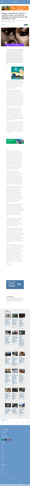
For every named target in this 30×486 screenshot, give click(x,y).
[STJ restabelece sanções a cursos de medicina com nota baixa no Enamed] (22, 405)
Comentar (9, 303)
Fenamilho (3, 452)
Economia (3, 448)
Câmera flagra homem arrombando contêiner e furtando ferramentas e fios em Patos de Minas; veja (8, 340)
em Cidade (16, 318)
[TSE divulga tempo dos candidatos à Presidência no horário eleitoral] (15, 405)
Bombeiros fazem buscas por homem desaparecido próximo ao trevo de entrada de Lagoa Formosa (22, 379)
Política (2, 460)
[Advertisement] (15, 485)
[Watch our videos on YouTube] (10, 439)
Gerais (2, 454)
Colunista (3, 446)
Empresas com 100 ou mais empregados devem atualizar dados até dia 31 (22, 395)
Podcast (2, 470)
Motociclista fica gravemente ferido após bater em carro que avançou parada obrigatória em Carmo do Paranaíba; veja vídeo (15, 380)
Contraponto (3, 472)
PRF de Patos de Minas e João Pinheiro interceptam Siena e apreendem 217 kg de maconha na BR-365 (15, 362)
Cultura (2, 447)
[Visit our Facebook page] (4, 439)
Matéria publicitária (4, 456)
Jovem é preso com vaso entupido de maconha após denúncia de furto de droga (7, 322)
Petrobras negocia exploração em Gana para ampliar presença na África (14, 396)
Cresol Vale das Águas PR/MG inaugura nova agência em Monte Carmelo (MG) (22, 361)
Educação (3, 449)
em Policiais (9, 318)
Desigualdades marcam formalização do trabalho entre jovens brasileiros (8, 396)
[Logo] (15, 1)
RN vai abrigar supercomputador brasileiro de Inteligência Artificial (8, 411)
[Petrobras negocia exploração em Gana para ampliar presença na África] (15, 389)
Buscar (27, 475)
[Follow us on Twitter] (6, 439)
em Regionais (6, 357)
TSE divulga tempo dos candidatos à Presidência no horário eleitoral (15, 411)
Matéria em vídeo (3, 455)
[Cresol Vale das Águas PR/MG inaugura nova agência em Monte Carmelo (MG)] (22, 353)
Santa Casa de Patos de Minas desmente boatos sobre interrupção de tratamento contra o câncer (15, 322)
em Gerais (9, 392)
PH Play (2, 468)
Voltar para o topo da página (15, 478)
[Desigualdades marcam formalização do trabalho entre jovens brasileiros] (8, 389)
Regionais (3, 461)
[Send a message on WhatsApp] (2, 439)
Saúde (2, 462)
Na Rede (2, 469)
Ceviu (2, 471)
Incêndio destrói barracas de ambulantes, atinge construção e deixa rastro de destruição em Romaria (8, 379)
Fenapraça (3, 453)
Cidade (2, 445)
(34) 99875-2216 (6, 436)
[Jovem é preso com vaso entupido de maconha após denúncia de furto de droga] (8, 315)
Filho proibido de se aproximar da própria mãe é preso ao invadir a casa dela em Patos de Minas (15, 339)
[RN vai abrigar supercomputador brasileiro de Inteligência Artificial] (8, 405)
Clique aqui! (19, 284)
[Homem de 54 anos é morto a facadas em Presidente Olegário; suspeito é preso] (8, 353)
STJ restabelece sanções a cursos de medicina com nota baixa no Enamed (22, 412)
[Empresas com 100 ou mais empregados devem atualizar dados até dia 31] (22, 389)
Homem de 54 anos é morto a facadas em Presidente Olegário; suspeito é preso (8, 361)
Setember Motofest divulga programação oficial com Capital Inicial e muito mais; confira (21, 323)
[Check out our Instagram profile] (8, 439)
